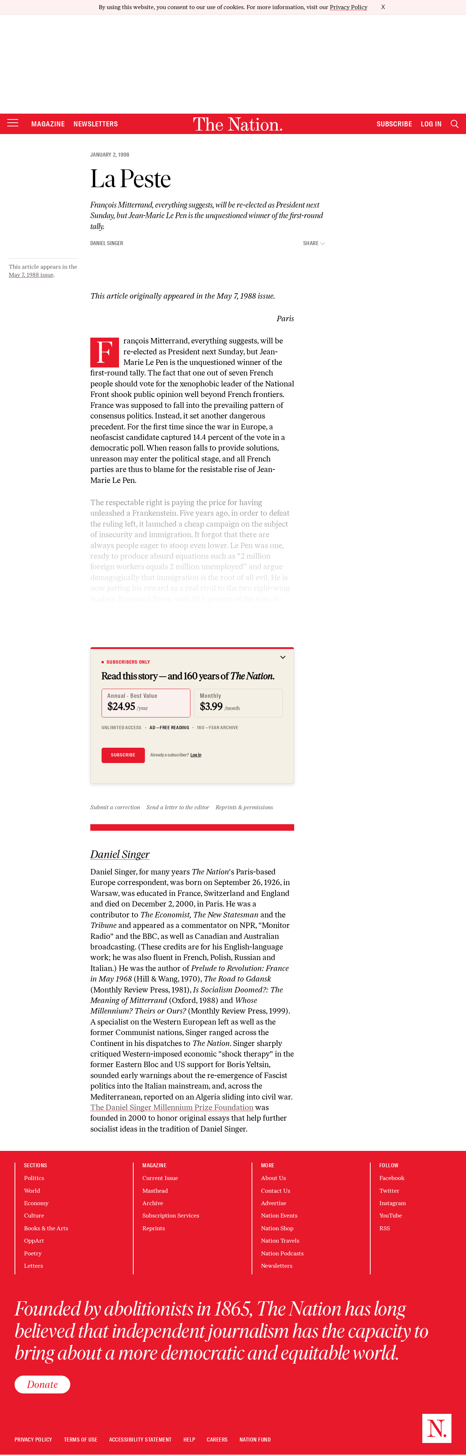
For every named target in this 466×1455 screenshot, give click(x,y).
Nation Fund (255, 1440)
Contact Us (275, 1190)
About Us (273, 1178)
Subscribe (394, 124)
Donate (42, 1384)
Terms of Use (81, 1440)
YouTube (390, 1215)
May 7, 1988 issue (31, 274)
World (32, 1190)
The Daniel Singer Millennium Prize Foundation (171, 1107)
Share (311, 243)
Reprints (153, 1228)
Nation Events (279, 1215)
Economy (36, 1203)
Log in (195, 755)
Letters (33, 1265)
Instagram (392, 1203)
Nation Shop (277, 1228)
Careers (217, 1440)
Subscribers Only (128, 662)
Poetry (33, 1253)
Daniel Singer (106, 243)
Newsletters (96, 124)
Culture (34, 1215)
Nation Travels (280, 1240)
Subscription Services (170, 1215)
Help (189, 1440)
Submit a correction (115, 807)
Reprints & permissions (244, 807)
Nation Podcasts (282, 1253)
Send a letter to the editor (177, 807)
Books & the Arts (46, 1228)
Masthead (155, 1190)
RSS (384, 1228)
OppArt (34, 1240)
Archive (152, 1203)
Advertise (273, 1203)
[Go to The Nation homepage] (238, 124)
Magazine (48, 124)
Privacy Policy (348, 7)
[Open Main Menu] (12, 123)
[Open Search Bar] (455, 124)
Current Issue (160, 1178)
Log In (431, 124)
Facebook (391, 1178)
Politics (34, 1178)
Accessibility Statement (140, 1440)
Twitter (389, 1190)
